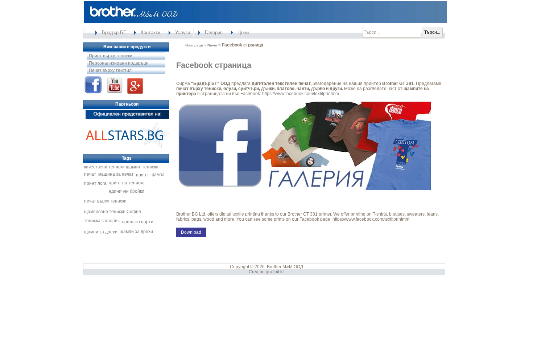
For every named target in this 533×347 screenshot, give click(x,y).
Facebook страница (213, 65)
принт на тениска (127, 182)
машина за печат (116, 174)
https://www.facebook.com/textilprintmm (300, 93)
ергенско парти (137, 221)
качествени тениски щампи (112, 167)
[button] (191, 232)
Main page (194, 45)
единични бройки (126, 191)
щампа (157, 174)
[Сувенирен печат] (127, 118)
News (212, 45)
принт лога (95, 183)
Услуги (182, 32)
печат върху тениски (105, 201)
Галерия (214, 32)
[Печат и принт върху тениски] (127, 147)
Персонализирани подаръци (119, 63)
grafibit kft (275, 271)
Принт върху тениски (110, 55)
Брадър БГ (114, 32)
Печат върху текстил (110, 70)
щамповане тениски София (112, 211)
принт (142, 174)
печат (90, 174)
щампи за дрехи (100, 231)
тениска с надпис (102, 220)
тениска (150, 167)
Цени (243, 32)
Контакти (150, 32)
